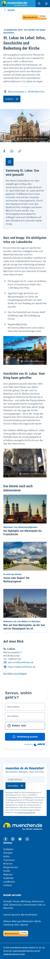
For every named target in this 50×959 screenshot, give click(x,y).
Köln (16, 924)
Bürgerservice (10, 867)
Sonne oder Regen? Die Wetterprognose (16, 579)
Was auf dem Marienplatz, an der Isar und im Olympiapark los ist (24, 626)
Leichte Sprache (11, 914)
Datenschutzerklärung (26, 812)
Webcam (7, 874)
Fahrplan (8, 852)
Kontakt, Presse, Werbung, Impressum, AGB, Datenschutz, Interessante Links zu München (24, 905)
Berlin (38, 921)
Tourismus (9, 860)
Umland (7, 885)
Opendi (24, 924)
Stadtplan (8, 849)
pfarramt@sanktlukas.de (20, 662)
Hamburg (8, 924)
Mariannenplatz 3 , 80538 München (26, 91)
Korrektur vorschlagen (15, 673)
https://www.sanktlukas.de (21, 666)
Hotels (6, 870)
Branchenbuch (34, 16)
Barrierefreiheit (29, 914)
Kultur (6, 856)
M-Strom (7, 863)
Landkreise (9, 881)
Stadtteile (8, 878)
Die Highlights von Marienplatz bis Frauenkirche (22, 532)
